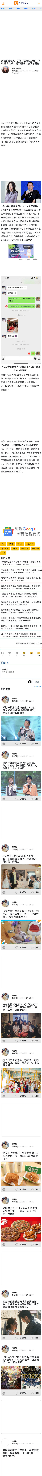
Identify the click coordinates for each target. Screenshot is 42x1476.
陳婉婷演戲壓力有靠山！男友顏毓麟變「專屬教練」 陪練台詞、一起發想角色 (21, 1452)
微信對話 (29, 544)
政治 (26, 8)
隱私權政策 (38, 686)
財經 (33, 8)
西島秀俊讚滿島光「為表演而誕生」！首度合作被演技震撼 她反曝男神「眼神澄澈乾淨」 (21, 587)
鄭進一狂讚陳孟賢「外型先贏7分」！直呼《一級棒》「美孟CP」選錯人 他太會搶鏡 (20, 765)
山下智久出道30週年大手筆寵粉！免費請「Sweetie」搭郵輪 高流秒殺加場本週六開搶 (21, 635)
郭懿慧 (14, 698)
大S (3, 544)
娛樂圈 (14, 70)
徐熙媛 (11, 544)
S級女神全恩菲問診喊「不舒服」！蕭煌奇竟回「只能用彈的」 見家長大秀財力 (20, 563)
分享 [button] (37, 743)
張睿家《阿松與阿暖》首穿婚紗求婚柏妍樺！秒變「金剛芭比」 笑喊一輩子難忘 (21, 627)
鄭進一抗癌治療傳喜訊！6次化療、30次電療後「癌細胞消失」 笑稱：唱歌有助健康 (20, 710)
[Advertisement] (21, 33)
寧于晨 (18, 68)
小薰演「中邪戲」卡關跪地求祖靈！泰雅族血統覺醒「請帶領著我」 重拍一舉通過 (21, 619)
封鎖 (3, 553)
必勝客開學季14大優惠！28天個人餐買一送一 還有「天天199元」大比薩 (20, 1210)
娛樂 (10, 8)
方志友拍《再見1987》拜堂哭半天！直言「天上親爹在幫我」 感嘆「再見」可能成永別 (21, 571)
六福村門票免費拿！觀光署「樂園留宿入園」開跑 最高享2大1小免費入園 (21, 579)
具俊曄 (15, 548)
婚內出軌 (5, 548)
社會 (18, 8)
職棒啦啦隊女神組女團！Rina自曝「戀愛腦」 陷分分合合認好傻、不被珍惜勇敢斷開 (21, 611)
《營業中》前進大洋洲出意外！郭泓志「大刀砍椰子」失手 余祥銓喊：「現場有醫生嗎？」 (21, 913)
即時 (2, 8)
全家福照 (24, 548)
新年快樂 (35, 548)
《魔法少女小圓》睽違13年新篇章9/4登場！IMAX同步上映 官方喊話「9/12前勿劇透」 (20, 595)
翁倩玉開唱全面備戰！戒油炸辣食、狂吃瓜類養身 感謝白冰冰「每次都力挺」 (21, 603)
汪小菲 (20, 544)
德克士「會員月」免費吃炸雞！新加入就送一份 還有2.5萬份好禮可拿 (21, 1155)
